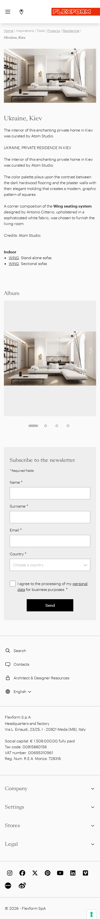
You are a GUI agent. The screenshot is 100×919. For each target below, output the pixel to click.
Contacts (21, 664)
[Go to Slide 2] (45, 425)
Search (20, 650)
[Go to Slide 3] (56, 425)
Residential (71, 30)
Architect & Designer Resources (41, 677)
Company (16, 788)
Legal (11, 844)
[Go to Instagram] (9, 873)
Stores (12, 825)
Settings (14, 807)
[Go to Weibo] (21, 886)
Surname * (19, 506)
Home (8, 30)
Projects (53, 30)
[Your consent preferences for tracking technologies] (91, 914)
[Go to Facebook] (21, 873)
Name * (16, 482)
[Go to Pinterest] (46, 873)
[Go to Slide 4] (68, 425)
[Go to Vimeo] (84, 873)
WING (14, 257)
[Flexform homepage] (75, 12)
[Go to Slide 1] (33, 425)
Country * (18, 553)
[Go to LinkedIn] (72, 873)
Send (50, 605)
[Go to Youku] (9, 885)
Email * (16, 530)
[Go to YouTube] (59, 873)
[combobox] (50, 565)
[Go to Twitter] (34, 873)
